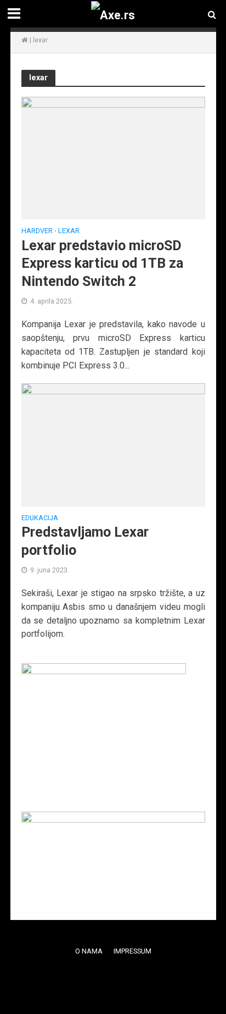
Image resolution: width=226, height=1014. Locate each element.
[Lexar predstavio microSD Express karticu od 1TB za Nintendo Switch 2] (113, 157)
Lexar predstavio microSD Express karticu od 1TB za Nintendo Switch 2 (102, 263)
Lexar (69, 231)
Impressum (132, 951)
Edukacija (39, 518)
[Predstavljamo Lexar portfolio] (113, 444)
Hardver (37, 231)
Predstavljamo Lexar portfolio (85, 541)
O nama (89, 951)
